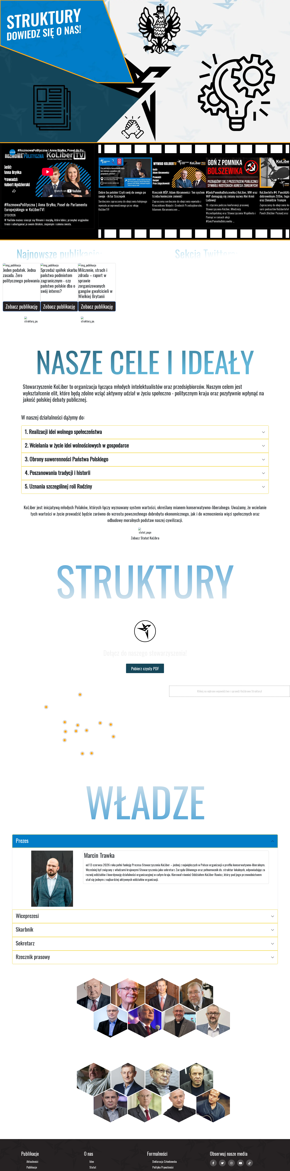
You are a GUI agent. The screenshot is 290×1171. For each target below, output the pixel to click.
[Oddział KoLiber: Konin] (77, 725)
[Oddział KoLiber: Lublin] (113, 736)
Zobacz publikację (22, 306)
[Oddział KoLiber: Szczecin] (46, 707)
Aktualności (32, 1162)
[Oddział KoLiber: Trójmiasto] (80, 694)
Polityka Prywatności (163, 1167)
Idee (91, 1162)
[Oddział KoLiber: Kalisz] (76, 731)
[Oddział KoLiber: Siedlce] (110, 724)
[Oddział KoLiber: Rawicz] (65, 731)
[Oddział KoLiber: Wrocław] (64, 740)
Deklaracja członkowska (164, 1162)
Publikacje (32, 1167)
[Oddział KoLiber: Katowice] (82, 753)
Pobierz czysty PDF (145, 668)
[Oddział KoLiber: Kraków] (91, 753)
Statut (92, 1167)
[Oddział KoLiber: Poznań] (64, 722)
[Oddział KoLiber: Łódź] (86, 730)
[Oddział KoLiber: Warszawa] (100, 723)
